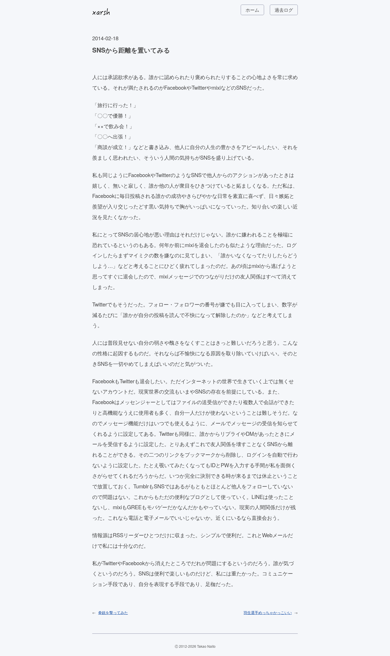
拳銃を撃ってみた (113, 612)
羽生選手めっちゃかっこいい (268, 612)
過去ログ (284, 10)
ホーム (252, 10)
